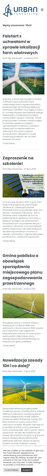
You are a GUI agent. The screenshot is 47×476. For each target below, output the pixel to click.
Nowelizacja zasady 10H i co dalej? (23, 363)
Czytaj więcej (9, 143)
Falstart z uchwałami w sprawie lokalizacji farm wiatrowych (21, 44)
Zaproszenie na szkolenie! (18, 160)
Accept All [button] (27, 470)
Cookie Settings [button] (11, 470)
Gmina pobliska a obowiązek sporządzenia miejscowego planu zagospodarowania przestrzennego (22, 269)
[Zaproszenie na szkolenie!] (23, 185)
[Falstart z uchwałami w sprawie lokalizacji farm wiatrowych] (23, 78)
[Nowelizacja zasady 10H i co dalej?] (23, 390)
